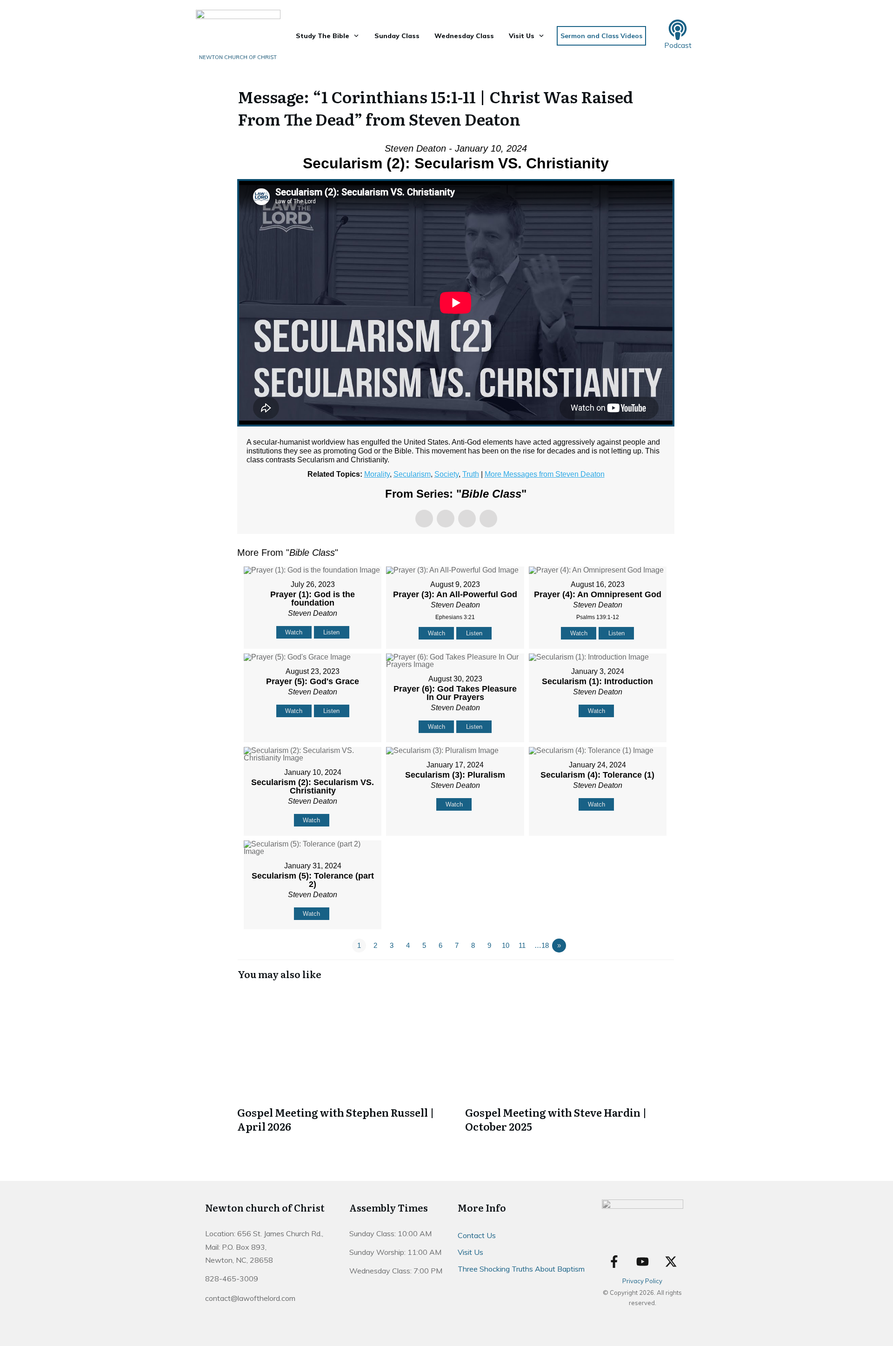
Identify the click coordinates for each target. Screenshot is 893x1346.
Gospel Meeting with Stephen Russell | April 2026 (341, 1062)
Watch (293, 632)
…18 (541, 945)
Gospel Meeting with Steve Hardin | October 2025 (569, 1062)
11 (522, 945)
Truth (470, 474)
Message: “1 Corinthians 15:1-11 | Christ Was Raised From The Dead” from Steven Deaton (435, 107)
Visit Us (470, 1252)
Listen (331, 632)
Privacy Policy (642, 1281)
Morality (377, 474)
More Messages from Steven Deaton (545, 474)
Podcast (678, 45)
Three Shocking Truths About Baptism (521, 1268)
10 (505, 945)
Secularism (412, 474)
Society (446, 474)
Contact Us (477, 1235)
